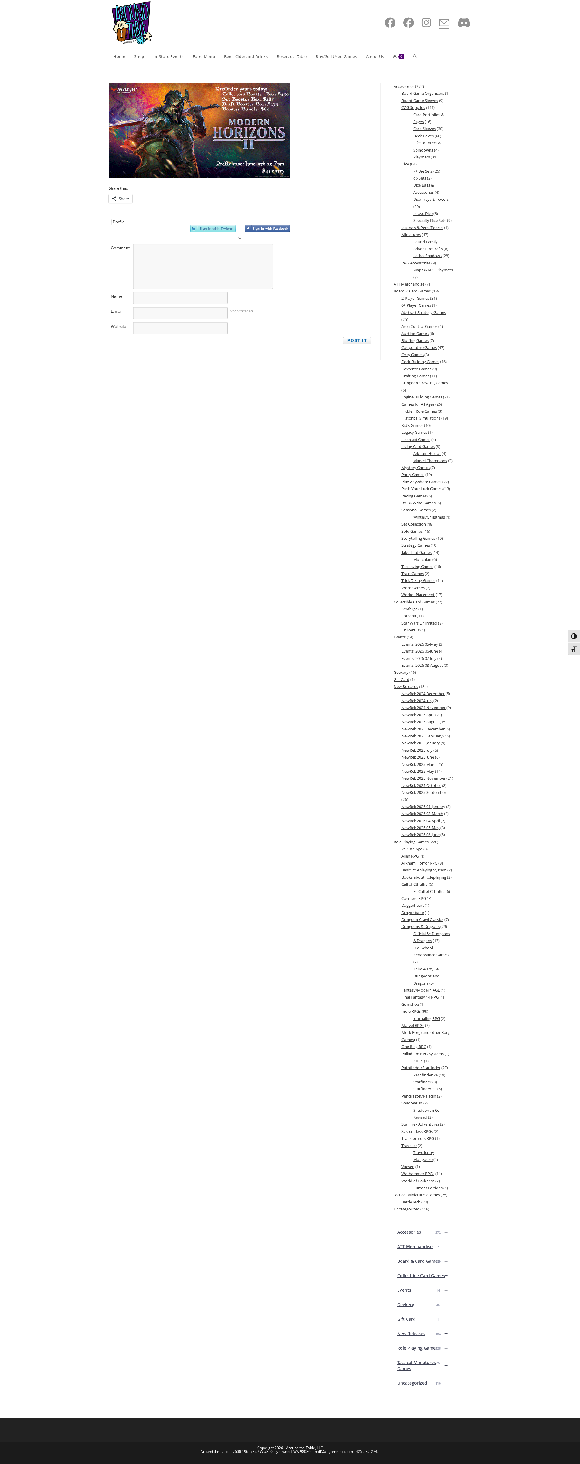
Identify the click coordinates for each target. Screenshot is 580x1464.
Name (116, 296)
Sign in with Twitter (213, 228)
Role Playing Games (422, 1348)
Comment (120, 247)
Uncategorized (419, 1383)
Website (118, 326)
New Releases (422, 1333)
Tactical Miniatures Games (422, 1365)
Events (422, 1290)
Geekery (418, 1304)
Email (116, 311)
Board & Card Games (422, 1261)
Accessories (422, 1232)
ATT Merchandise (418, 1246)
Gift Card (418, 1319)
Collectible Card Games (422, 1275)
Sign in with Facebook (267, 228)
